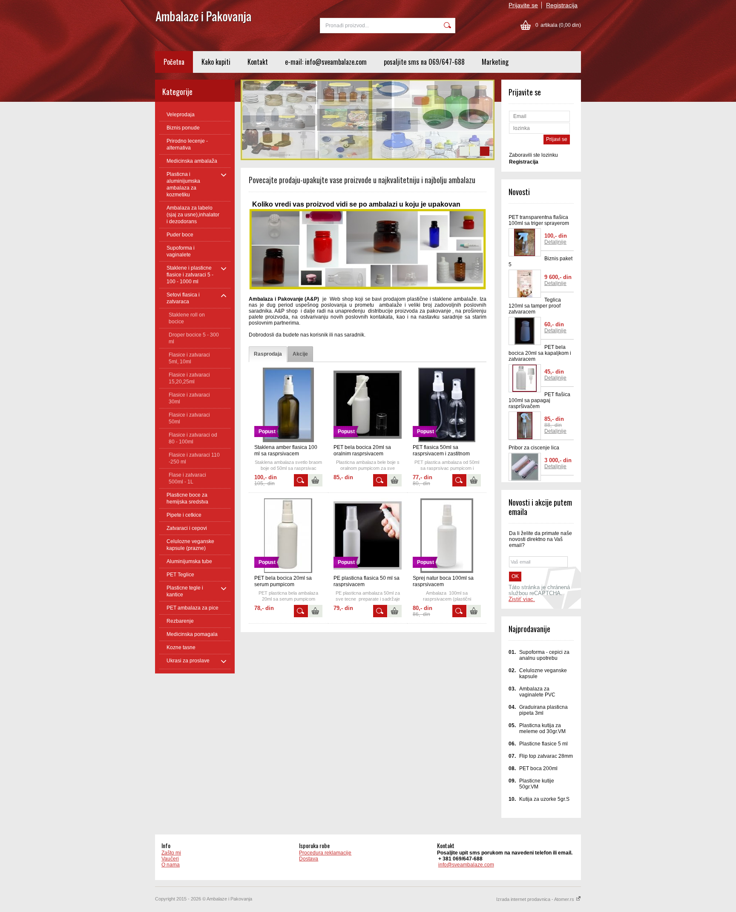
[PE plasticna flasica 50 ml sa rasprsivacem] (368, 571)
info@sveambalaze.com (466, 865)
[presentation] (268, 354)
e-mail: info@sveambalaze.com (326, 62)
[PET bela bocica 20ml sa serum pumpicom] (288, 571)
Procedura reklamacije (325, 853)
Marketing (495, 62)
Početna (174, 62)
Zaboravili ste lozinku (533, 155)
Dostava (308, 859)
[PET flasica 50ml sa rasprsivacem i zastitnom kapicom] (447, 440)
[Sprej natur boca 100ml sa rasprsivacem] (447, 571)
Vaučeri (170, 859)
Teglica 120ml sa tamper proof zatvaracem (535, 306)
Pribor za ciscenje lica (534, 448)
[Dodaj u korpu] (315, 480)
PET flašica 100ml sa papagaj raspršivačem (539, 400)
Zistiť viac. (522, 599)
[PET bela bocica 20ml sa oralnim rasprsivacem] (368, 440)
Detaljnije (555, 242)
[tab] (268, 354)
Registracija (562, 5)
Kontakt (257, 62)
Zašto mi (171, 853)
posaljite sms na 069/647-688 (424, 62)
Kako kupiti (215, 62)
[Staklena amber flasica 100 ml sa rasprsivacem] (288, 440)
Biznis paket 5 (540, 262)
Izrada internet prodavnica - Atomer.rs (535, 899)
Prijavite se (523, 5)
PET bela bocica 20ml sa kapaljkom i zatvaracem (540, 353)
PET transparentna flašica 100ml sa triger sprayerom (539, 220)
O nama (170, 865)
